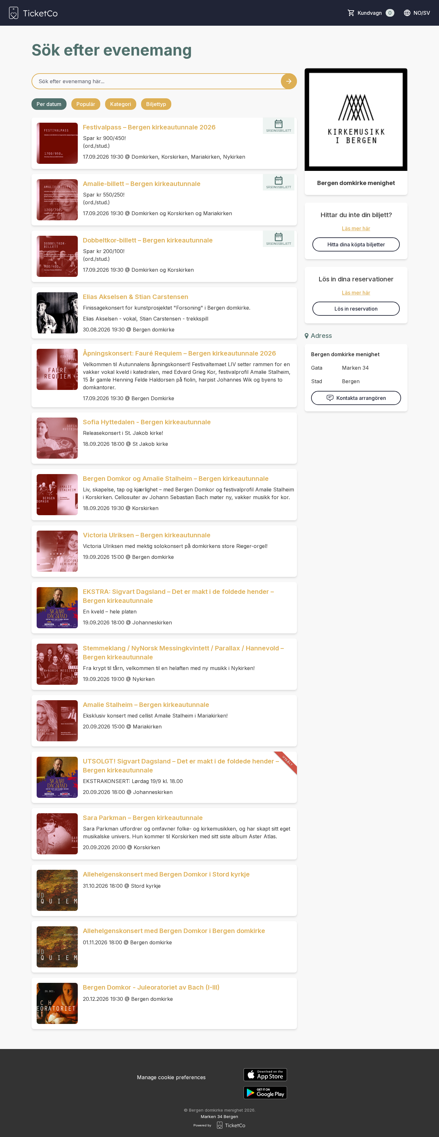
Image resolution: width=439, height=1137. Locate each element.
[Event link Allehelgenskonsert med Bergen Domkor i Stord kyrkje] (54, 890)
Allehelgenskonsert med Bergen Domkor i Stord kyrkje (166, 874)
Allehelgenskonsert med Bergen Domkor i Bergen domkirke (174, 931)
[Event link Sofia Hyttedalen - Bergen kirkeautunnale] (54, 438)
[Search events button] (289, 81)
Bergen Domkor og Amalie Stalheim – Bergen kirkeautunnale (176, 478)
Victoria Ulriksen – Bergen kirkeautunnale (147, 535)
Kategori (120, 104)
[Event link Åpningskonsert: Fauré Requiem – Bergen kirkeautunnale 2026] (54, 369)
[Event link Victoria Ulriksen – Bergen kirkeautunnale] (54, 551)
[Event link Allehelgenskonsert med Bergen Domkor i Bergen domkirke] (54, 947)
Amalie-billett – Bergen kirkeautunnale (142, 184)
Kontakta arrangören (361, 398)
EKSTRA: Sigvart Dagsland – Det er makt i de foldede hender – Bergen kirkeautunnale (178, 596)
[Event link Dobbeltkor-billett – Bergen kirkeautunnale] (54, 256)
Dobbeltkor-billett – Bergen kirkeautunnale (148, 240)
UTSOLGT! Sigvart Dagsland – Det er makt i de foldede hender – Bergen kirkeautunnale (181, 765)
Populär (85, 104)
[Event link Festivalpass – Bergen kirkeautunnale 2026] (54, 143)
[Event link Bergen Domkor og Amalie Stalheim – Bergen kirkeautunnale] (54, 494)
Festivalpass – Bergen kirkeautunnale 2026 (149, 127)
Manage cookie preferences (171, 1077)
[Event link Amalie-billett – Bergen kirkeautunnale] (54, 199)
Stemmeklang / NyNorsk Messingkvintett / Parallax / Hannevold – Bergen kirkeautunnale (183, 652)
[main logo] (33, 13)
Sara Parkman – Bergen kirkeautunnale (143, 818)
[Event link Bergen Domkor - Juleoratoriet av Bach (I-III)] (54, 1003)
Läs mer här (356, 228)
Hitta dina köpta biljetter (356, 244)
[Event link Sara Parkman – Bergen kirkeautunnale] (54, 833)
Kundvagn (375, 13)
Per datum (49, 104)
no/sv (422, 13)
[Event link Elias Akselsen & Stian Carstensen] (54, 313)
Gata (316, 368)
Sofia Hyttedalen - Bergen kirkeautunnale (147, 422)
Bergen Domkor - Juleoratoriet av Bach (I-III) (151, 987)
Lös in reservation (356, 308)
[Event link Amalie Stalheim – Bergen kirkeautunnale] (54, 720)
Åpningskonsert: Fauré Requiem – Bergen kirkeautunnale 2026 (179, 353)
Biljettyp (156, 104)
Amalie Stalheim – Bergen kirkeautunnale (146, 705)
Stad (316, 381)
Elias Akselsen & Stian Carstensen (135, 297)
